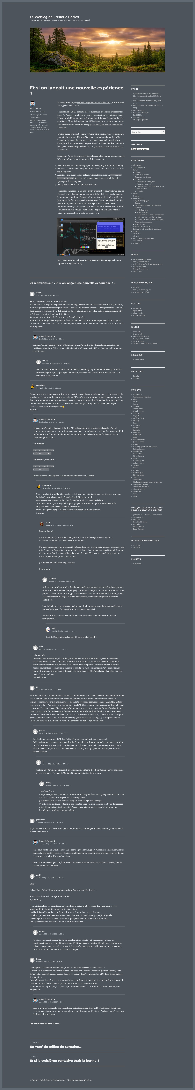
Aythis (135, 404)
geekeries (33, 125)
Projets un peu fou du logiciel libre (149, 217)
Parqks (135, 468)
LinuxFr (136, 376)
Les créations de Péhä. (141, 292)
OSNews (136, 378)
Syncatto (136, 477)
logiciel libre (41, 127)
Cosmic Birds (138, 409)
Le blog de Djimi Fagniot (142, 290)
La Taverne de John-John (142, 259)
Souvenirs (136, 231)
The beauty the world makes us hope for (147, 482)
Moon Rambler (138, 456)
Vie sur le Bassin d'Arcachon (143, 239)
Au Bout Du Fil (138, 517)
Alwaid (135, 402)
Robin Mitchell (138, 527)
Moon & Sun (137, 454)
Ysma (135, 496)
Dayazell (136, 416)
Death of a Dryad (139, 418)
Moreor (136, 458)
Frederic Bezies (35, 108)
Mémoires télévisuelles (143, 177)
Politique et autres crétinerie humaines (147, 229)
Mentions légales (139, 117)
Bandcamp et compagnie (146, 182)
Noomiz (140, 191)
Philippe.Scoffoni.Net (140, 269)
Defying (136, 421)
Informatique (35, 115)
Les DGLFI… (137, 115)
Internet (138, 203)
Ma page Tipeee (138, 341)
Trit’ (54, 628)
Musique (138, 179)
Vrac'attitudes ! (138, 241)
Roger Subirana (138, 529)
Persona (136, 470)
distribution (34, 123)
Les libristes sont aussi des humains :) (150, 215)
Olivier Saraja (138, 313)
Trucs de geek (35, 117)
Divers (135, 194)
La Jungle (136, 444)
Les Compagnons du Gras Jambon (145, 447)
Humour (136, 196)
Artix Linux (34, 120)
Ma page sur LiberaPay (141, 339)
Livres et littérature (142, 175)
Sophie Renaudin (139, 316)
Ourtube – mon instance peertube (145, 344)
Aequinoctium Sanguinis (142, 397)
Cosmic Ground (138, 411)
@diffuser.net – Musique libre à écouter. (147, 515)
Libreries (43, 115)
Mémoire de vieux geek (143, 222)
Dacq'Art (136, 287)
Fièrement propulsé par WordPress (79, 1080)
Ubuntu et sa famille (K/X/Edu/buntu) (150, 220)
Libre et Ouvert (138, 360)
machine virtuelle (36, 130)
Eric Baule (136, 425)
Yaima (135, 494)
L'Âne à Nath (137, 334)
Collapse (136, 406)
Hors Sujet (137, 435)
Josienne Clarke (138, 442)
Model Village (138, 451)
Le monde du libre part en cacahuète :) (148, 205)
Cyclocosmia (137, 413)
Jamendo (136, 524)
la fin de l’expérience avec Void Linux (93, 102)
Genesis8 (136, 548)
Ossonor (136, 466)
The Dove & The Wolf (140, 484)
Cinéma (137, 172)
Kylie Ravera (137, 311)
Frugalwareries (142, 212)
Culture (135, 170)
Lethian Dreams (139, 449)
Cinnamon (42, 120)
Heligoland (137, 432)
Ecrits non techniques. (141, 113)
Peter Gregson (138, 473)
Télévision (137, 234)
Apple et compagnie (142, 201)
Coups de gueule (139, 168)
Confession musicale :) (145, 184)
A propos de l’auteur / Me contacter (145, 94)
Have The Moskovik (140, 522)
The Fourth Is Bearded (141, 487)
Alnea (135, 399)
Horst (135, 437)
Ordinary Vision (138, 463)
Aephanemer (137, 395)
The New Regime (139, 489)
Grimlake (136, 430)
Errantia (136, 428)
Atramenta (137, 308)
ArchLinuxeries (142, 210)
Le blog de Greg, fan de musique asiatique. (148, 264)
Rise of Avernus (138, 475)
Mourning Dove (138, 461)
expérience (43, 123)
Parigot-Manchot (139, 267)
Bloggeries (137, 165)
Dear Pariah (137, 332)
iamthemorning (139, 440)
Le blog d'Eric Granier (141, 262)
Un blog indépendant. (141, 120)
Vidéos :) (136, 236)
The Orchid (137, 492)
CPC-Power (137, 545)
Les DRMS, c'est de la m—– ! (143, 227)
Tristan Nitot (137, 271)
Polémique (137, 243)
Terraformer (137, 480)
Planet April (137, 564)
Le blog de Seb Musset (141, 336)
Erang (135, 423)
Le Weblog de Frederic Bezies (54, 17)
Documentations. (139, 110)
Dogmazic (136, 520)
